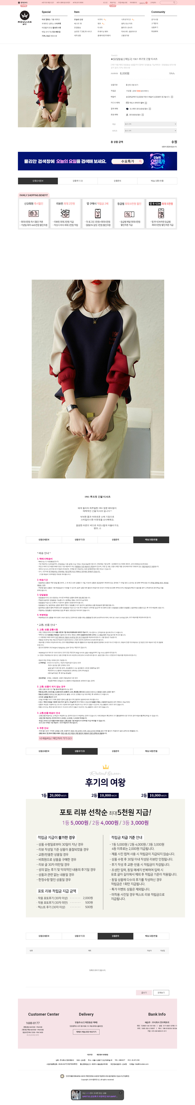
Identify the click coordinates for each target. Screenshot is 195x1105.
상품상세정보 (37, 181)
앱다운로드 (24, 2)
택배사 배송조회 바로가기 (86, 1032)
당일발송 (77, 28)
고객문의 (154, 23)
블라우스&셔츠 (127, 28)
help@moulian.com (141, 1064)
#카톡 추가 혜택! (78, 2)
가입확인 (126, 1076)
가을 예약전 (51, 19)
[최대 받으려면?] (140, 91)
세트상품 (77, 35)
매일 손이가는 (51, 32)
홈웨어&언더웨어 (104, 35)
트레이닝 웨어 (103, 31)
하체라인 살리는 (51, 24)
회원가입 (113, 2)
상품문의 (117, 181)
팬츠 (99, 24)
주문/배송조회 (122, 2)
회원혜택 (154, 31)
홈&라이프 (133, 31)
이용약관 (90, 1055)
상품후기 (154, 27)
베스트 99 (78, 24)
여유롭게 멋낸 (51, 28)
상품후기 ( (78, 181)
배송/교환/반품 (157, 181)
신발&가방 (125, 35)
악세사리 (124, 31)
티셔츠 (100, 28)
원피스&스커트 (127, 24)
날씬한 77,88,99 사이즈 (83, 31)
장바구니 (142, 3)
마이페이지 (133, 2)
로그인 (105, 2)
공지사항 (154, 19)
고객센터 (153, 2)
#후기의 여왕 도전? (48, 2)
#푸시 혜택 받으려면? (63, 2)
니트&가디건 (126, 19)
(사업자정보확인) (72, 1064)
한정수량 (49, 36)
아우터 (100, 19)
